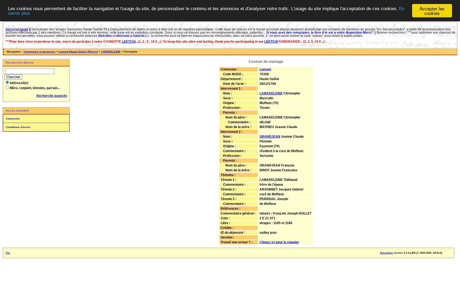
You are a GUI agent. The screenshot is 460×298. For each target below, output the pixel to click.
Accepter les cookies (432, 10)
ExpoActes (386, 253)
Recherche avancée (51, 96)
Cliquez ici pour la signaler (279, 242)
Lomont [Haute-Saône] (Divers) (78, 51)
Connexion (13, 118)
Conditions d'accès (18, 127)
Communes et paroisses (39, 51)
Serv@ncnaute (17, 29)
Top (8, 253)
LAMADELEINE (110, 51)
